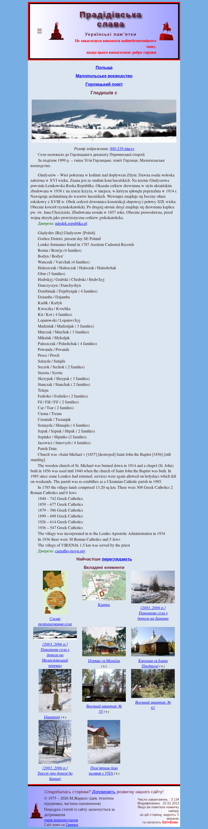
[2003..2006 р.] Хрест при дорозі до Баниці (55, 773)
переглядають (117, 559)
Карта (104, 604)
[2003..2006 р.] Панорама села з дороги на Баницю (152, 613)
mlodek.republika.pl (71, 223)
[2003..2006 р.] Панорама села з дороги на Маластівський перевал (55, 654)
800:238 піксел (122, 148)
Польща (104, 67)
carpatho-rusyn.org (70, 550)
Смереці (72, 825)
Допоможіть (103, 791)
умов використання (61, 819)
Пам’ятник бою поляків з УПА (103, 770)
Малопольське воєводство (104, 75)
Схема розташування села (55, 621)
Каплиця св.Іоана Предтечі (153, 663)
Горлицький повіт (104, 84)
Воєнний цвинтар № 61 (153, 704)
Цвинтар (52, 716)
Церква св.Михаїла (104, 660)
